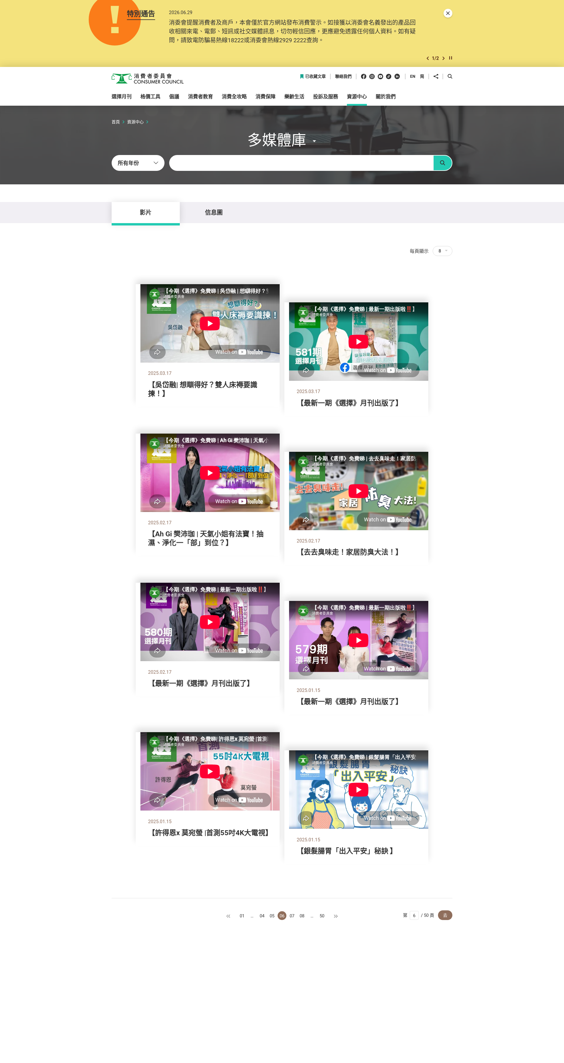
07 (292, 916)
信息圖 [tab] (214, 212)
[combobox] (138, 163)
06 (282, 916)
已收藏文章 (315, 76)
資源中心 (135, 121)
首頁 (116, 121)
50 (322, 916)
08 (302, 916)
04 (262, 916)
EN (412, 76)
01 (242, 916)
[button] (427, 58)
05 (272, 916)
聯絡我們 (343, 76)
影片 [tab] (146, 212)
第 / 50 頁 (418, 915)
